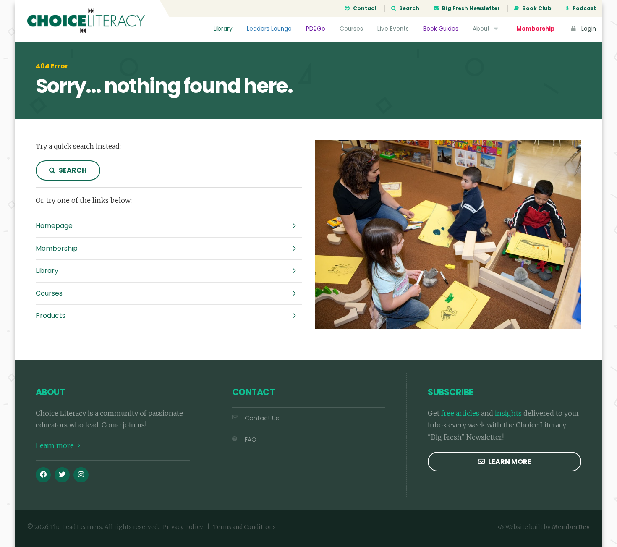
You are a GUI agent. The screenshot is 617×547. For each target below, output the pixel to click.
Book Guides (440, 29)
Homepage (54, 225)
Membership (535, 29)
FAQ (250, 439)
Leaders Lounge (269, 29)
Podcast (583, 8)
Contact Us (262, 418)
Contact (364, 8)
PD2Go (315, 29)
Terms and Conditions (244, 527)
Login (588, 29)
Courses (351, 29)
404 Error (52, 66)
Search (408, 8)
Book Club (536, 8)
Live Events (393, 29)
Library (223, 29)
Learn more (56, 445)
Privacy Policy (183, 527)
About (482, 29)
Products (50, 315)
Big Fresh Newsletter (470, 8)
